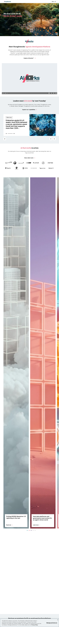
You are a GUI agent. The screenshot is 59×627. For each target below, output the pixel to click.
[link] (29, 58)
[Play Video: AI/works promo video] (29, 77)
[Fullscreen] (56, 93)
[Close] (57, 620)
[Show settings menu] (54, 93)
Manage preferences (51, 622)
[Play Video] (3, 93)
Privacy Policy (35, 624)
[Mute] (51, 93)
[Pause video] (57, 34)
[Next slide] (54, 139)
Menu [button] (53, 1)
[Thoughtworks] (7, 1)
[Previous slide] (51, 139)
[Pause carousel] (4, 139)
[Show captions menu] (49, 93)
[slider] (27, 93)
